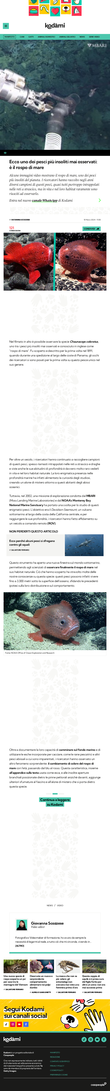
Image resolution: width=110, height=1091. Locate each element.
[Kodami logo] (55, 26)
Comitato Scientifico (60, 1061)
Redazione (55, 1057)
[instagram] (90, 1039)
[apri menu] (6, 26)
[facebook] (103, 1039)
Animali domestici (46, 37)
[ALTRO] (19, 945)
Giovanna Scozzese (47, 923)
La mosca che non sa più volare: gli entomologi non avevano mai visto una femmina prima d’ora (67, 982)
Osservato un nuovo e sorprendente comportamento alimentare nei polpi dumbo (41, 982)
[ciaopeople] (98, 1084)
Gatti (31, 37)
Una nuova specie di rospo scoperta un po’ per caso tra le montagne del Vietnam (16, 980)
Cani (22, 37)
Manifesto (10, 37)
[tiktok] (84, 1039)
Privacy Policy (57, 1066)
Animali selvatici (67, 37)
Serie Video (94, 37)
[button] (6, 1024)
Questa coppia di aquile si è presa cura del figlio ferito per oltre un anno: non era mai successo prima (93, 982)
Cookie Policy (56, 1070)
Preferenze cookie (59, 1075)
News (82, 37)
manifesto (55, 1052)
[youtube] (97, 1039)
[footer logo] (23, 1040)
